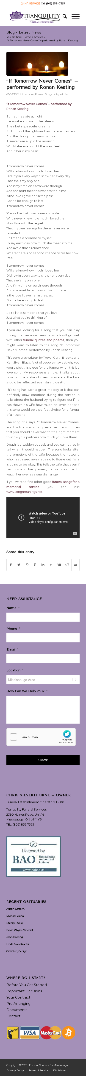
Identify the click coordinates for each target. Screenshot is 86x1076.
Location (14, 670)
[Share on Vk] (59, 565)
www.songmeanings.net (24, 491)
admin (64, 94)
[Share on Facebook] (11, 565)
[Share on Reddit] (67, 565)
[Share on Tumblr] (51, 565)
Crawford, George (16, 951)
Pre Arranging (18, 1003)
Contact (13, 1016)
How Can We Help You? (26, 691)
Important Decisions (24, 991)
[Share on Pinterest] (35, 565)
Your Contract (18, 997)
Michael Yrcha (15, 916)
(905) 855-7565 (23, 824)
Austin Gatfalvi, (15, 908)
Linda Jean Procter (17, 944)
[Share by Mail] (75, 565)
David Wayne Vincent (19, 930)
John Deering (14, 937)
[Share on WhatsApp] (27, 565)
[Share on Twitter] (19, 565)
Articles (29, 94)
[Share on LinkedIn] (43, 565)
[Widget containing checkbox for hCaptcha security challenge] (41, 737)
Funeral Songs (43, 94)
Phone (13, 628)
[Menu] (73, 16)
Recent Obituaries (26, 902)
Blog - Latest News (23, 32)
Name (12, 608)
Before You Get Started (26, 985)
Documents (16, 1010)
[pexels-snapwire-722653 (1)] (37, 64)
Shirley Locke (14, 923)
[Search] (62, 16)
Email (12, 649)
